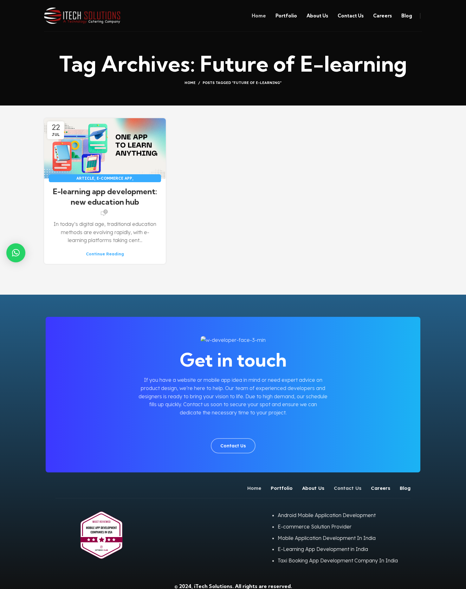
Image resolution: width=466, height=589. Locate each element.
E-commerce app (114, 178)
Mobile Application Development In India (327, 538)
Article (85, 178)
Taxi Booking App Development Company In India (338, 560)
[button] (15, 252)
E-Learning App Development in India (323, 549)
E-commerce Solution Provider (315, 526)
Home (190, 82)
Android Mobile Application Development (327, 515)
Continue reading (105, 254)
